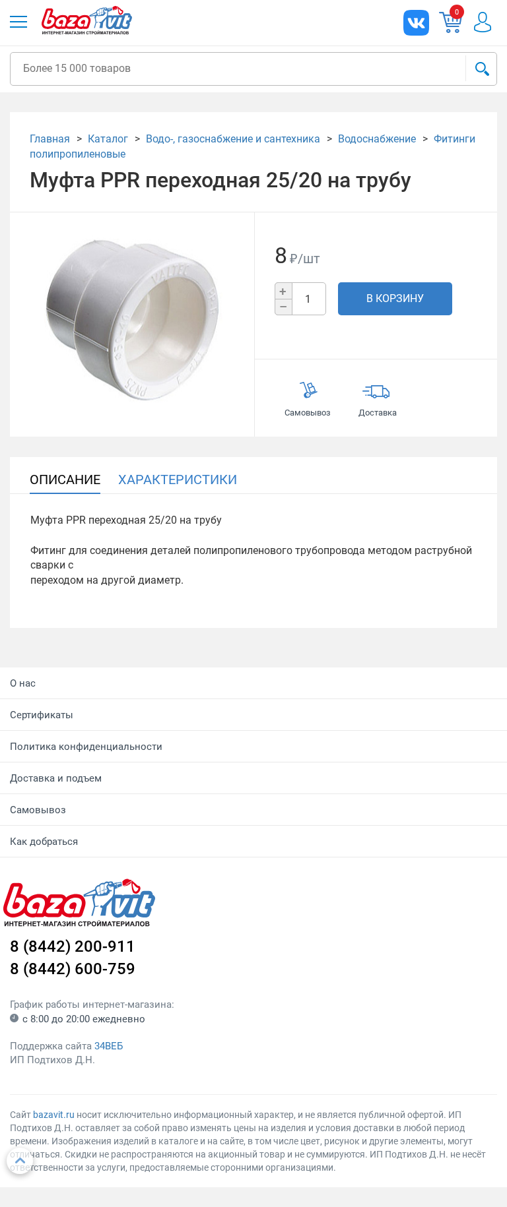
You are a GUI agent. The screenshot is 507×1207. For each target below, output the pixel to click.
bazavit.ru (54, 1114)
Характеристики (177, 479)
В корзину (395, 298)
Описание (65, 479)
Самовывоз (38, 810)
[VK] (416, 23)
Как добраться (44, 842)
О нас (23, 683)
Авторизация (482, 22)
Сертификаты (41, 715)
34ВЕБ (108, 1046)
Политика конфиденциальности (86, 747)
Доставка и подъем (56, 778)
